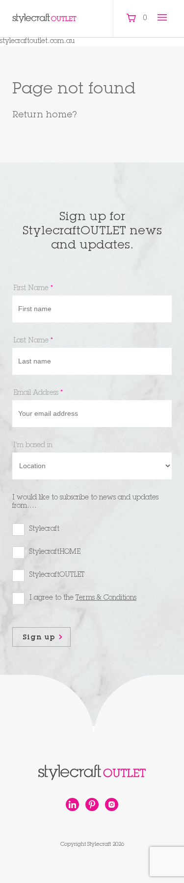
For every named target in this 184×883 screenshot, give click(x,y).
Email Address (38, 393)
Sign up (39, 637)
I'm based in (33, 445)
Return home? (44, 115)
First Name (33, 288)
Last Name (33, 341)
